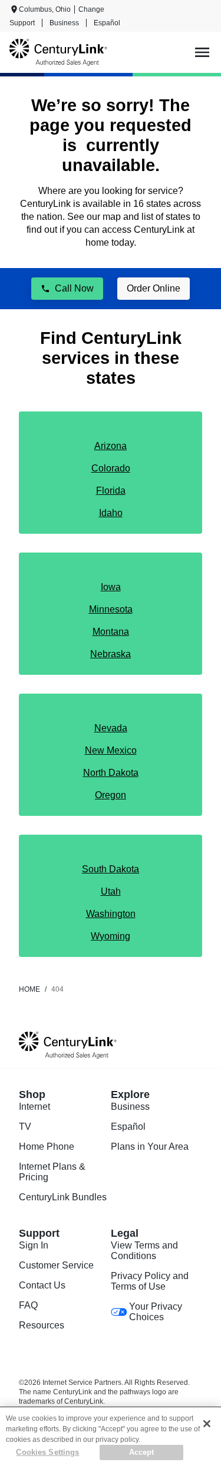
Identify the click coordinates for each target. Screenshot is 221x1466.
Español (107, 23)
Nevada (110, 728)
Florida (111, 491)
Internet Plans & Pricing (52, 1172)
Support (22, 23)
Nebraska (110, 654)
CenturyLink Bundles (63, 1197)
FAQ (28, 1305)
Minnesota (111, 609)
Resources (41, 1325)
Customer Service (56, 1265)
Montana (111, 632)
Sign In (33, 1245)
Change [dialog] (91, 9)
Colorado (110, 468)
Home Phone (46, 1147)
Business (64, 23)
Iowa (111, 587)
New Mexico (111, 750)
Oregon (110, 795)
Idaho (111, 513)
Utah (111, 891)
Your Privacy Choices (155, 1311)
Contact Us (42, 1285)
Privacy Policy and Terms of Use (150, 1281)
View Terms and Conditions (144, 1250)
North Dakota (110, 773)
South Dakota (110, 869)
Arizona (110, 446)
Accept (141, 1452)
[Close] (207, 1424)
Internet (34, 1107)
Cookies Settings (47, 1452)
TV (25, 1127)
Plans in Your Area (150, 1147)
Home (29, 989)
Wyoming (110, 936)
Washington (111, 914)
